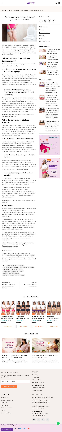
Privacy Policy (36, 380)
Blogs (3, 410)
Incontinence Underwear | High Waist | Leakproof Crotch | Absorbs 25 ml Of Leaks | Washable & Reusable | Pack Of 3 (52, 112)
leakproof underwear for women (13, 271)
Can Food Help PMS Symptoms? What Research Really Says (53, 72)
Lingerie (41, 35)
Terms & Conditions (38, 385)
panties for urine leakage (11, 273)
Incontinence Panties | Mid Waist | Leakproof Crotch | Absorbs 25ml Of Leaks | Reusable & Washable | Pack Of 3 (53, 86)
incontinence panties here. (20, 169)
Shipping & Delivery (38, 382)
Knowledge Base (6, 413)
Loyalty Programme (7, 400)
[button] (59, 3)
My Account (4, 397)
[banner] (49, 145)
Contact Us (35, 377)
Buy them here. (24, 151)
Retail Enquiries (37, 390)
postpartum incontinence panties (13, 275)
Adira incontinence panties (15, 265)
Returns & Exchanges (38, 387)
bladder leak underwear (10, 267)
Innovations (4, 405)
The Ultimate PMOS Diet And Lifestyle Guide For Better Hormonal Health (52, 65)
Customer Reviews (7, 408)
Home (4, 10)
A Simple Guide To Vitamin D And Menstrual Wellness (52, 57)
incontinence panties (27, 267)
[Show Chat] (58, 423)
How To (41, 38)
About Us (35, 375)
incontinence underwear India (12, 269)
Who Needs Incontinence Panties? (32, 10)
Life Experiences (44, 41)
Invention (4, 402)
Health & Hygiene (13, 10)
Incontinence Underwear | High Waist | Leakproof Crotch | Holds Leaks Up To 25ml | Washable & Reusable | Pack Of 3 (52, 125)
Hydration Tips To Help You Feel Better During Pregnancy (53, 51)
